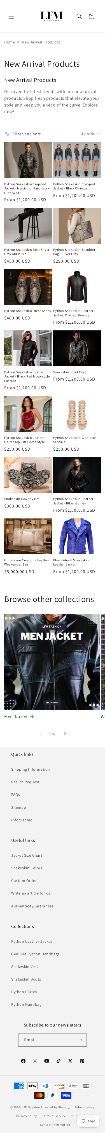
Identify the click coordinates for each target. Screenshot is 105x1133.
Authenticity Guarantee (32, 906)
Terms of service (54, 1116)
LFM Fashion (31, 1107)
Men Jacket (16, 716)
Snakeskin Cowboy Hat (22, 499)
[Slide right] (65, 733)
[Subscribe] (80, 1040)
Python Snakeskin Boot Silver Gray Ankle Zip (27, 251)
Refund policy (85, 1107)
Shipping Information (30, 769)
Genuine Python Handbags (35, 953)
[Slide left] (40, 733)
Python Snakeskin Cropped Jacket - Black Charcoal (74, 186)
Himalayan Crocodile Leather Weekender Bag (26, 562)
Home (9, 42)
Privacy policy (26, 1116)
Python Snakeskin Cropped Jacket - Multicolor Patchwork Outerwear (26, 188)
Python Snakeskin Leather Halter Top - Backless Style (24, 439)
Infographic (21, 819)
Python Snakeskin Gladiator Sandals (74, 439)
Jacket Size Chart (26, 855)
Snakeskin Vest (24, 966)
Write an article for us (30, 893)
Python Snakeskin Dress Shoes (27, 311)
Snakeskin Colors (27, 867)
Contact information (55, 1125)
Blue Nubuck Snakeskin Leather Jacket (71, 562)
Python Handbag (26, 1004)
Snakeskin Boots (26, 979)
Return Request (25, 781)
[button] (11, 16)
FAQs (15, 794)
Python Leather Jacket (31, 941)
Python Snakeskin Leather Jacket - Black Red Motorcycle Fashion (27, 376)
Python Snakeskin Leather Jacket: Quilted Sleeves (73, 313)
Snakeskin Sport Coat (69, 372)
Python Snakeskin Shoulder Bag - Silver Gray (74, 251)
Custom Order (24, 880)
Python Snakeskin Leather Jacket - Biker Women (73, 501)
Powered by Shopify (55, 1107)
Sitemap (18, 807)
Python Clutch (24, 991)
